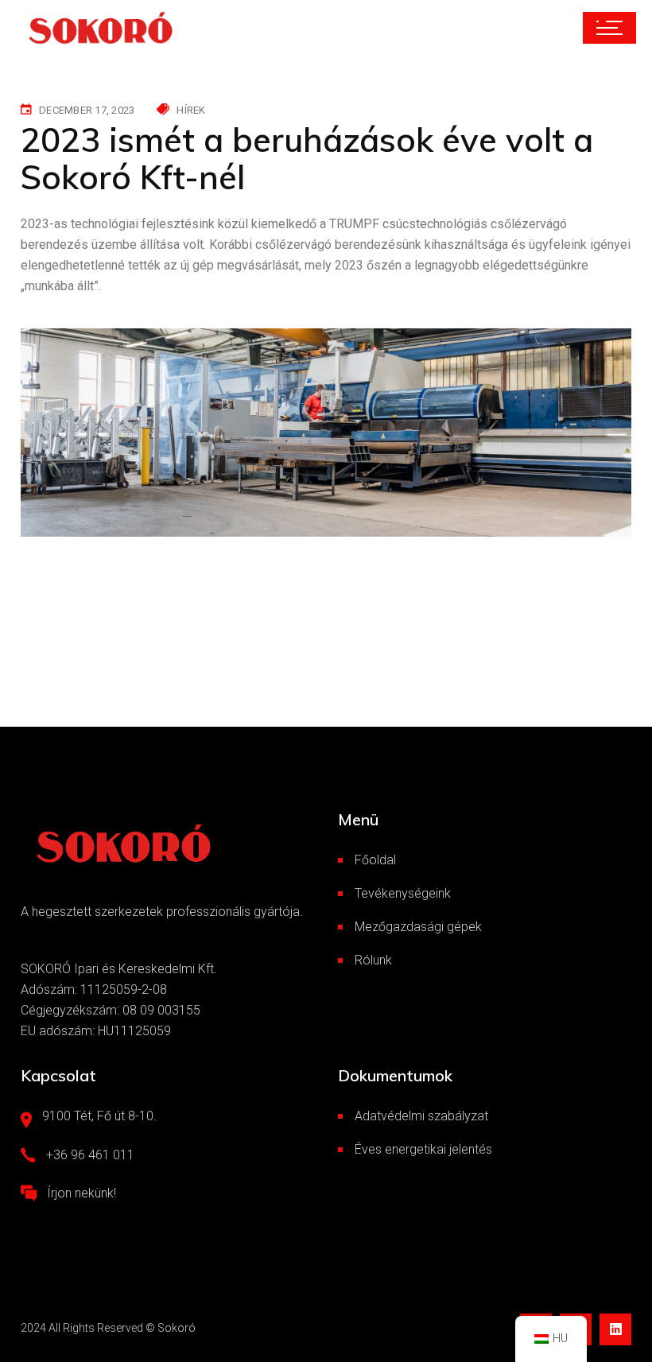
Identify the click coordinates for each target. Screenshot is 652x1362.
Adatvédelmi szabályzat (421, 1115)
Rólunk (373, 960)
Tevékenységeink (403, 893)
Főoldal (375, 859)
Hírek (191, 110)
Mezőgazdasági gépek (418, 926)
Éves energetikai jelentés (423, 1149)
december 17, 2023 (86, 110)
